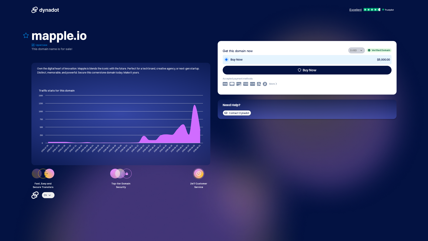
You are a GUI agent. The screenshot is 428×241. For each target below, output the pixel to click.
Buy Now (309, 70)
